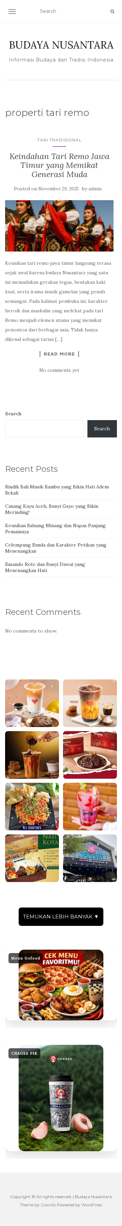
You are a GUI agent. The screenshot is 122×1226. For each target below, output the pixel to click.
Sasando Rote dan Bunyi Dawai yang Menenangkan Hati (45, 567)
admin (95, 189)
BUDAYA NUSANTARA (61, 45)
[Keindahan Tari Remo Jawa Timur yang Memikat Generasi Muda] (59, 226)
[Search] (112, 11)
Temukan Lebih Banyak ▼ (61, 916)
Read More (59, 354)
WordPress (91, 1204)
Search (13, 414)
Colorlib (48, 1204)
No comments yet (59, 370)
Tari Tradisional (59, 139)
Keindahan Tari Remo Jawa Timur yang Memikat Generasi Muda (59, 165)
